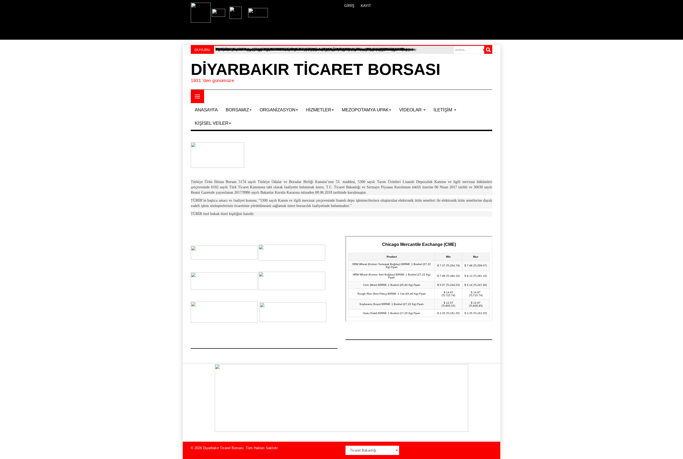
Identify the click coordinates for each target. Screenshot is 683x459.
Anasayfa (206, 109)
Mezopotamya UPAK (365, 109)
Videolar (411, 109)
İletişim (444, 109)
